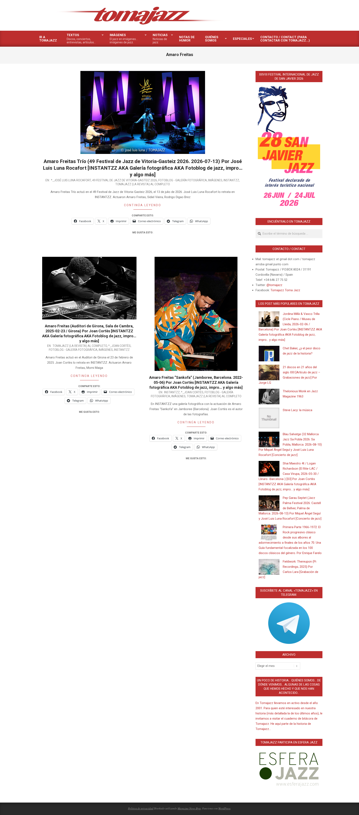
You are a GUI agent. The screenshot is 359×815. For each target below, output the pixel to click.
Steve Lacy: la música (297, 410)
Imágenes (215, 180)
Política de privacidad (140, 808)
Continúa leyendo (142, 205)
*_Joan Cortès (119, 345)
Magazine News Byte (189, 808)
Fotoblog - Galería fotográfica (182, 180)
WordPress (224, 808)
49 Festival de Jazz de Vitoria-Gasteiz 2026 (124, 180)
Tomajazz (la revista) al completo (142, 184)
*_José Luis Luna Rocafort (71, 180)
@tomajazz (274, 285)
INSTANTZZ (231, 180)
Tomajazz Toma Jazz (285, 290)
